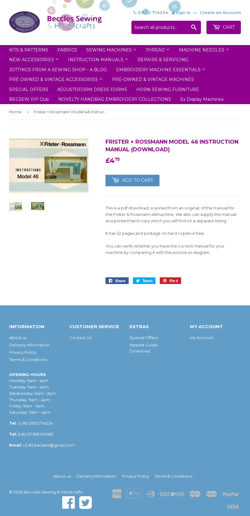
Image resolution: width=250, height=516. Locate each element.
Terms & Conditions (28, 359)
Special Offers (144, 337)
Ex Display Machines (201, 99)
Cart (228, 27)
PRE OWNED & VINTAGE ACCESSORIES (54, 79)
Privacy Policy (22, 352)
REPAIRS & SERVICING (163, 59)
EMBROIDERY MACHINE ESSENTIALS (159, 69)
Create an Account (220, 12)
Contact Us (80, 337)
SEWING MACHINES (109, 50)
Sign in (183, 12)
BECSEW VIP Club (29, 99)
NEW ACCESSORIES (32, 59)
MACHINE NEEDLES (202, 50)
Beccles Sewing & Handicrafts (53, 492)
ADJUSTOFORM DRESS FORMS (92, 89)
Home (15, 111)
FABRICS (67, 50)
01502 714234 (40, 423)
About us (18, 337)
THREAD (156, 50)
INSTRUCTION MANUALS (96, 59)
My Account (201, 337)
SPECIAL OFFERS (28, 89)
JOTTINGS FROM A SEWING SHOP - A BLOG (58, 69)
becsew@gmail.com (54, 445)
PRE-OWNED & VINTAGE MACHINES (153, 79)
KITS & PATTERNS (28, 50)
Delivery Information (29, 344)
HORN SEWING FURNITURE (167, 89)
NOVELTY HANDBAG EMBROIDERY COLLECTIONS (114, 99)
